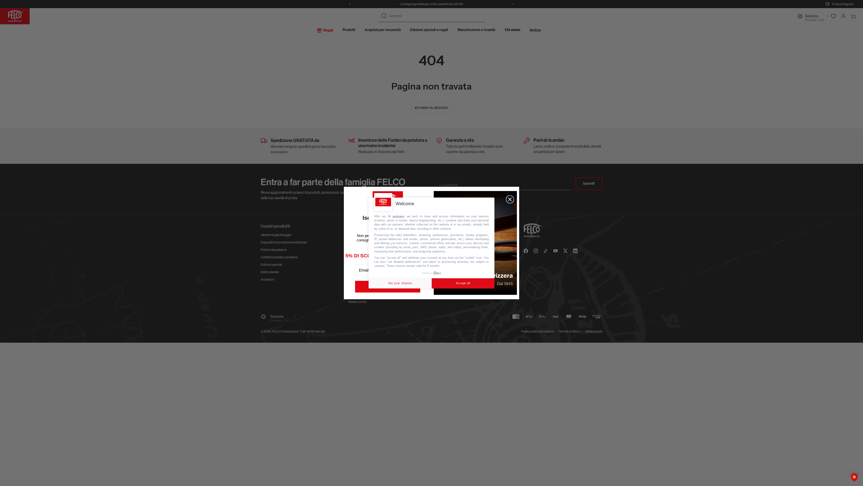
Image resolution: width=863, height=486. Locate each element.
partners (398, 216)
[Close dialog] (510, 199)
